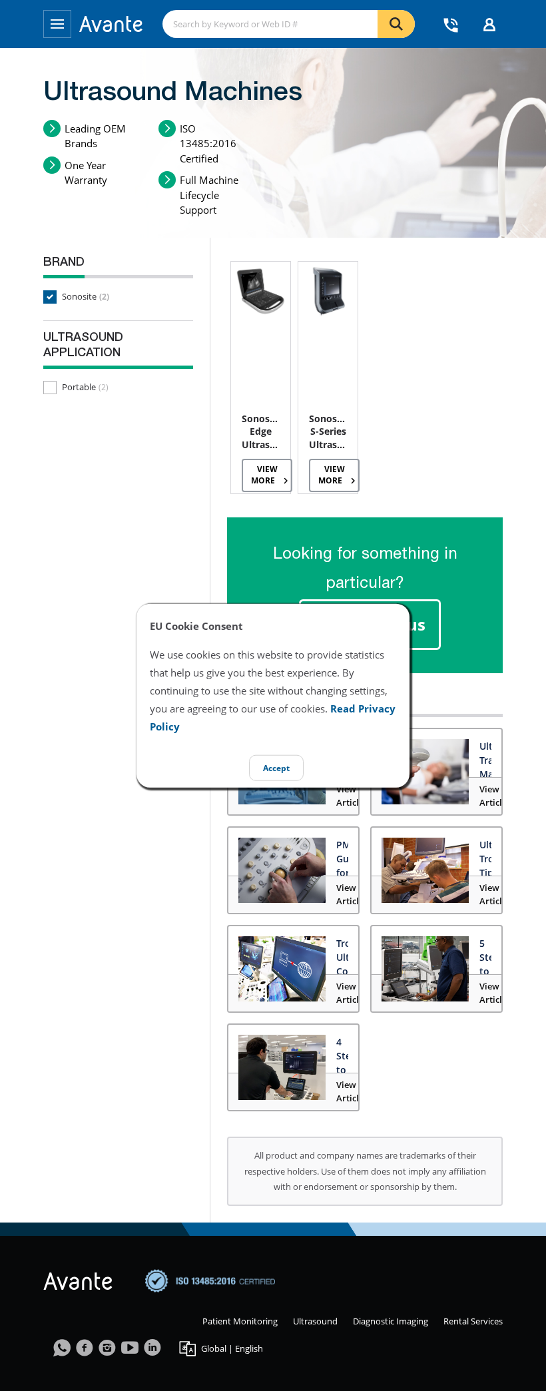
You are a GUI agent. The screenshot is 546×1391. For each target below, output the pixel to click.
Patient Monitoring (240, 1321)
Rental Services (473, 1321)
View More (264, 474)
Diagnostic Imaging (390, 1321)
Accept (276, 767)
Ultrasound (315, 1321)
